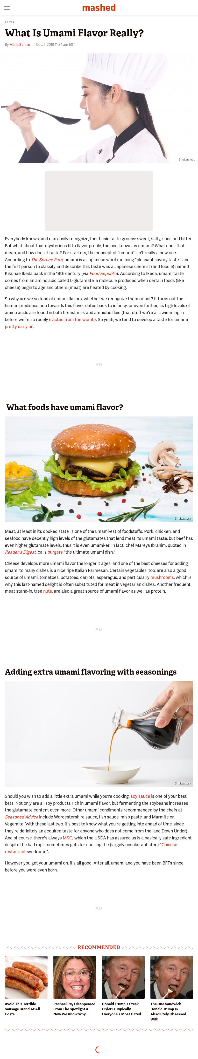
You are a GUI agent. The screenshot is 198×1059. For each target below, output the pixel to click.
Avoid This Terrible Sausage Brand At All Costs (22, 1009)
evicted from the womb (71, 319)
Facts (9, 22)
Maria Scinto (19, 44)
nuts (47, 591)
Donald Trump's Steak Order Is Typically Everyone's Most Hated (121, 1009)
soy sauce (140, 796)
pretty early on (19, 326)
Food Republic (103, 273)
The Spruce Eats (47, 259)
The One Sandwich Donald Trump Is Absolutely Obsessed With (168, 1012)
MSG (67, 838)
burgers (55, 552)
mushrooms (162, 577)
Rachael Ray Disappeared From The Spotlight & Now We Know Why (74, 1009)
